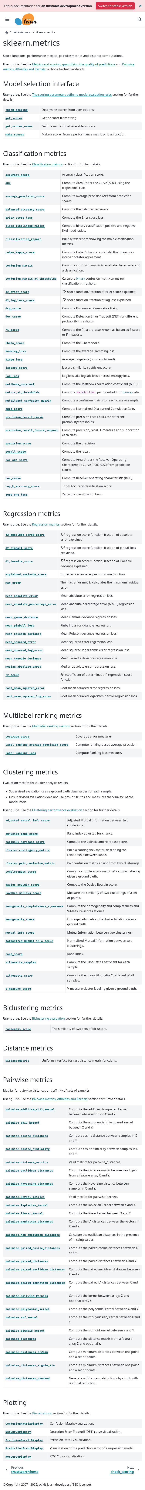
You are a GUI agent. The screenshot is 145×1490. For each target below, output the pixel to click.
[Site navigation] (7, 19)
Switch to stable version (115, 6)
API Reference (22, 32)
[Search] (139, 19)
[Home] (6, 32)
